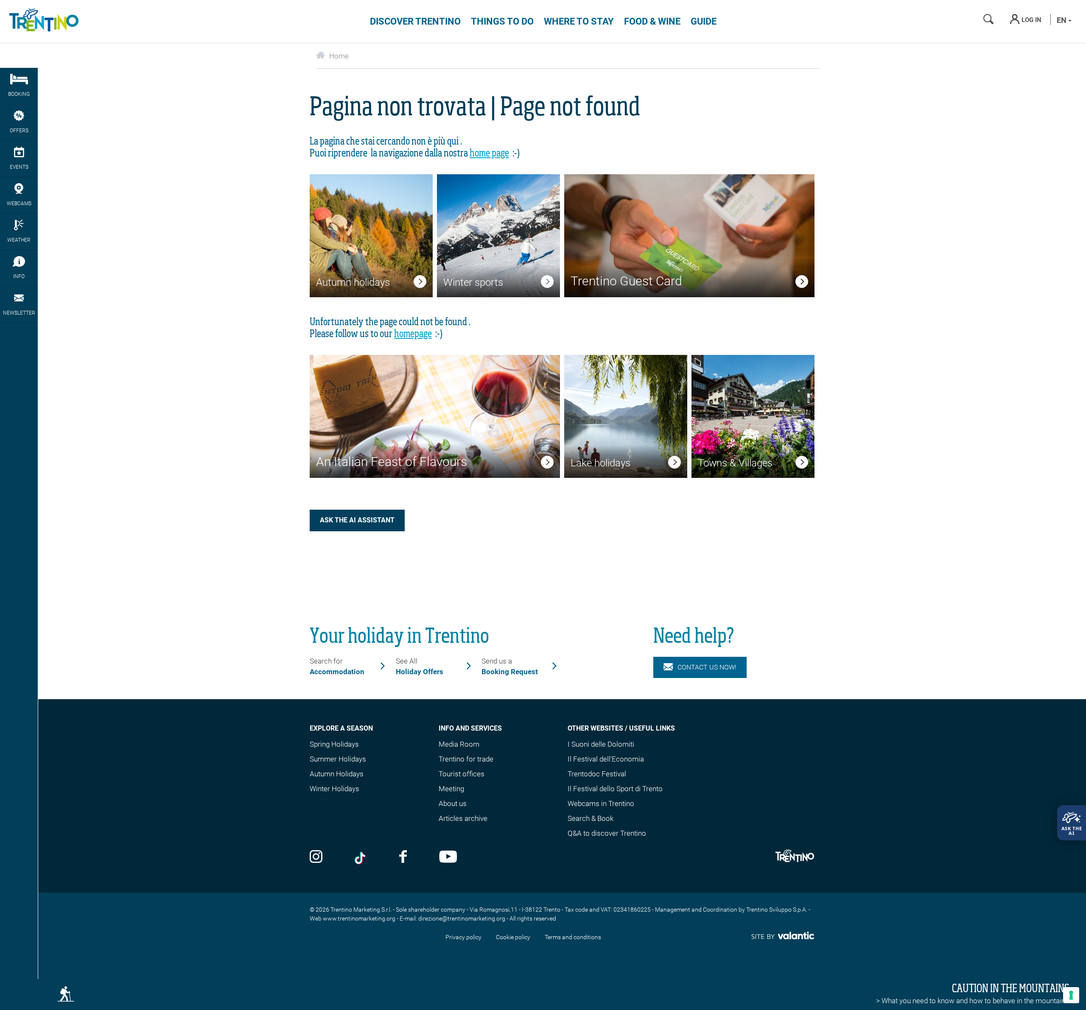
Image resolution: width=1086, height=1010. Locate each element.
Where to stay (579, 21)
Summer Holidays (338, 759)
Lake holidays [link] (600, 463)
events (19, 167)
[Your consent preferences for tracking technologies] (1071, 995)
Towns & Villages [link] (735, 463)
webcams (19, 203)
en (1062, 20)
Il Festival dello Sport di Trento (615, 788)
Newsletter (19, 313)
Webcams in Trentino (601, 803)
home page (489, 153)
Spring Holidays (334, 744)
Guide (704, 21)
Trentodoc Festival (597, 774)
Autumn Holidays (337, 774)
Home (339, 56)
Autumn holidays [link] (353, 282)
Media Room (459, 744)
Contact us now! (706, 667)
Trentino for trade (466, 759)
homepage (413, 334)
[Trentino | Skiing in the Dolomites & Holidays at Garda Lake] (42, 21)
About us (453, 803)
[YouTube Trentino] (448, 857)
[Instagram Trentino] (316, 857)
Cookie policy (513, 937)
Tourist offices (461, 774)
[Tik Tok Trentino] (361, 857)
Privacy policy (463, 937)
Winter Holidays (334, 788)
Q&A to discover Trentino (607, 833)
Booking (19, 94)
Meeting (451, 788)
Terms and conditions (573, 937)
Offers (19, 131)
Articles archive (463, 818)
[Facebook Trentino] (403, 857)
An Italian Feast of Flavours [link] (391, 461)
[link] (420, 283)
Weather (19, 240)
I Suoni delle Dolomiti (601, 744)
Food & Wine (652, 21)
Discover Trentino (415, 21)
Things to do (502, 21)
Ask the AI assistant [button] (357, 520)
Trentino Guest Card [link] (626, 280)
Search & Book (590, 818)
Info (19, 276)
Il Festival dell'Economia (606, 759)
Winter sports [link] (473, 282)
